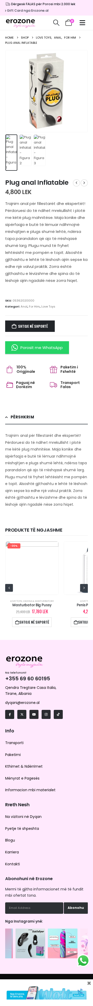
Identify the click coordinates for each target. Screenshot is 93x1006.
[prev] (76, 183)
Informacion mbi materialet (30, 790)
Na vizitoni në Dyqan (23, 816)
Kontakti (12, 864)
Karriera (12, 852)
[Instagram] (46, 714)
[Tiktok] (58, 714)
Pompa (71, 601)
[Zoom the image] (30, 931)
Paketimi (13, 754)
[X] (21, 714)
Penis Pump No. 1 (64, 605)
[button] (56, 23)
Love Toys (48, 306)
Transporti (14, 742)
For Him (34, 306)
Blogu (10, 840)
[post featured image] (64, 568)
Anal (24, 306)
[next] (84, 183)
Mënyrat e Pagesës (22, 778)
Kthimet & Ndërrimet (24, 766)
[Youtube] (33, 714)
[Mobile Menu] (84, 22)
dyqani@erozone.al (22, 702)
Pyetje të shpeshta (22, 828)
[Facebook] (9, 714)
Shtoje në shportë (33, 326)
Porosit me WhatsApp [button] (41, 347)
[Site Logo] (20, 23)
